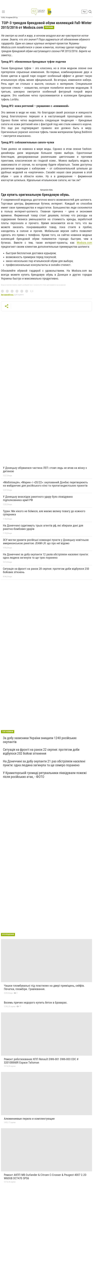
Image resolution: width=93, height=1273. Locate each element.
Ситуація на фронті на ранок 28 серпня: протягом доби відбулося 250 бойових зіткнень (46, 570)
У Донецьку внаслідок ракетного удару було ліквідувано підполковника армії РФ (38, 498)
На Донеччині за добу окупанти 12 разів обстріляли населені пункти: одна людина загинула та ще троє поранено (45, 556)
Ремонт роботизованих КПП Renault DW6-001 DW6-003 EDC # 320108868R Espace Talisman (41, 1060)
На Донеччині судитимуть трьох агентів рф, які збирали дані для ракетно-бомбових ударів (43, 527)
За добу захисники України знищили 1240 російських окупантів (40, 740)
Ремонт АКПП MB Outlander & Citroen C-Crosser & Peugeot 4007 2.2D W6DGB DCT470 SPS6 (45, 1176)
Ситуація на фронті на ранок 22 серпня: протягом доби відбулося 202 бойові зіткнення (41, 751)
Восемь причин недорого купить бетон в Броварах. (35, 1002)
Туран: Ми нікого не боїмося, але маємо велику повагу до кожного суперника (44, 512)
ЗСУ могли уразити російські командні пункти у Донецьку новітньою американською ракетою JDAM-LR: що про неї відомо (46, 541)
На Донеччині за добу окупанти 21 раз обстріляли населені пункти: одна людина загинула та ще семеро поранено (44, 763)
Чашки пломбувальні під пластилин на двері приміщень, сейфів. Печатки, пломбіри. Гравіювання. (44, 987)
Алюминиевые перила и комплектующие (29, 1118)
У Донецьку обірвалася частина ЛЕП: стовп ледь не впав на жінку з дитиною (45, 469)
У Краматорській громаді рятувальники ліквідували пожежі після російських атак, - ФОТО (45, 775)
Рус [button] (84, 11)
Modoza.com (84, 242)
